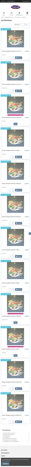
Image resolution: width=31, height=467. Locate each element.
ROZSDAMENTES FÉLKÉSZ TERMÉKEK (11, 441)
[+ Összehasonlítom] (15, 49)
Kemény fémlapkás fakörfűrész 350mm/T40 (11, 382)
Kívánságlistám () (26, 1)
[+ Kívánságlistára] (13, 49)
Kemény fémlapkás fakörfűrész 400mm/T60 (11, 415)
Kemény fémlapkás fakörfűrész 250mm (10, 349)
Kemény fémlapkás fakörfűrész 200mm (10, 283)
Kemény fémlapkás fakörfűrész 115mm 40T (11, 51)
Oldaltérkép (3, 1)
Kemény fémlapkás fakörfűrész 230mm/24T (11, 316)
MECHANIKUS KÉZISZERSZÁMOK (10, 438)
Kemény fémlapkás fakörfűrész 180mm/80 (11, 183)
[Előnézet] (18, 49)
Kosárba (19, 57)
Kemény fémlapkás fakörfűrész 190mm (10, 249)
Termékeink (6, 430)
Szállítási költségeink (11, 1)
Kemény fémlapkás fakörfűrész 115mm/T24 (11, 84)
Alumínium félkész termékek (9, 433)
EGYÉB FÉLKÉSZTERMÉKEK (8, 434)
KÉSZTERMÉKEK (6, 437)
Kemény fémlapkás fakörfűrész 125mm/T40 (11, 117)
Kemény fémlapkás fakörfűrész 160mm (10, 150)
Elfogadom (5, 463)
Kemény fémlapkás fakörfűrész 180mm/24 (11, 216)
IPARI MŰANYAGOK (7, 436)
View (15, 124)
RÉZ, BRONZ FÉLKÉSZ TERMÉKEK (10, 440)
